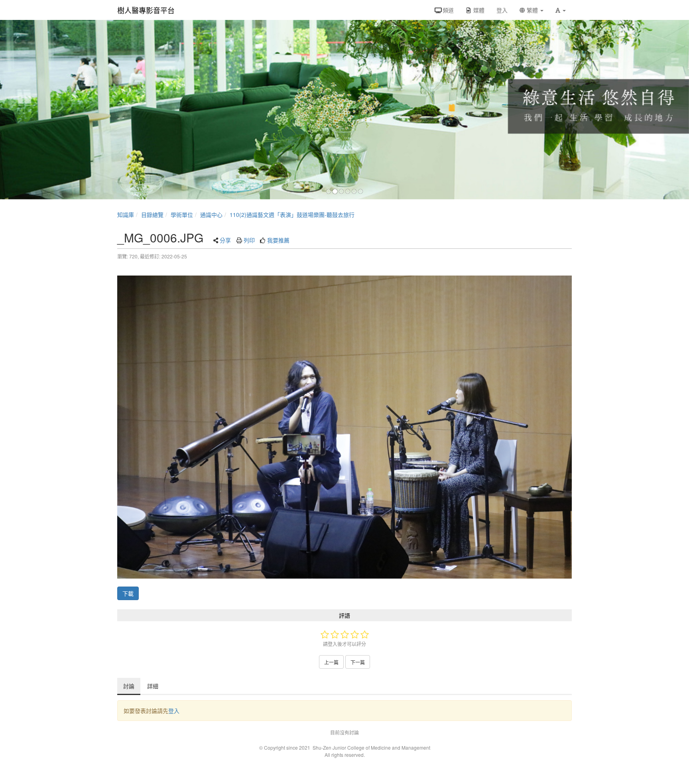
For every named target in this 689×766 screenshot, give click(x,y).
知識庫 (125, 215)
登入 (173, 711)
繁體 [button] (532, 10)
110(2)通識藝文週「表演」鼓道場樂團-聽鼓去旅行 (292, 215)
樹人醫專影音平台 (146, 10)
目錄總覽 (152, 215)
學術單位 (182, 215)
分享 (225, 240)
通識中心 (211, 215)
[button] (560, 10)
